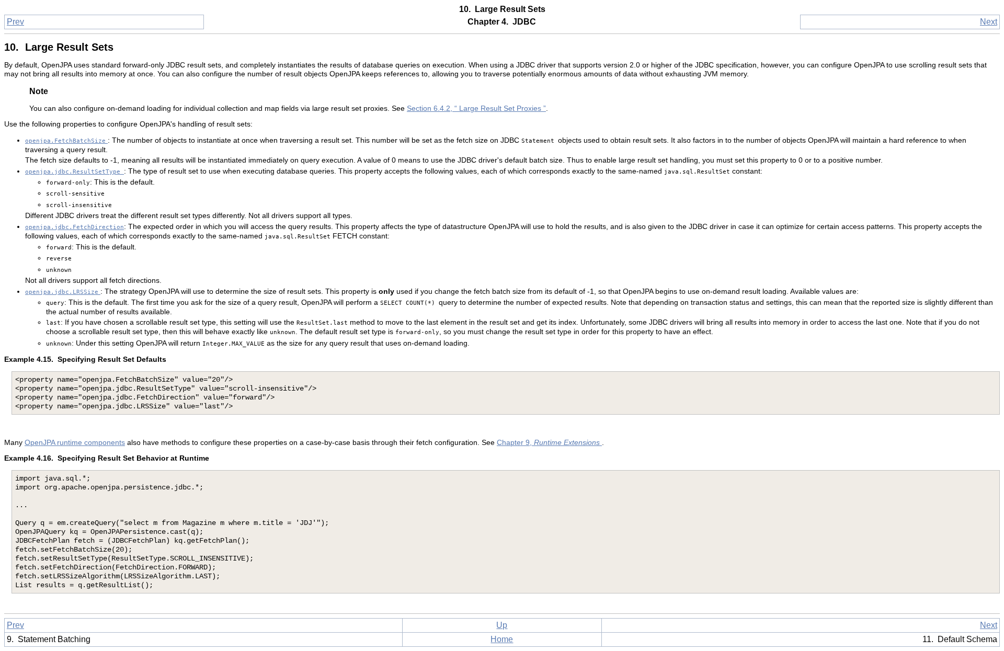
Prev (15, 21)
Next (988, 21)
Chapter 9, (549, 443)
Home (501, 639)
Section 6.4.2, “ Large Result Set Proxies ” (476, 108)
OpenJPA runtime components (75, 443)
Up (501, 625)
